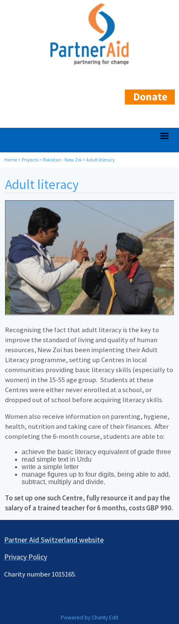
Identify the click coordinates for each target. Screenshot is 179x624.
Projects (30, 160)
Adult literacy (100, 160)
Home (10, 160)
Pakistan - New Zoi (62, 160)
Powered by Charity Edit (89, 617)
